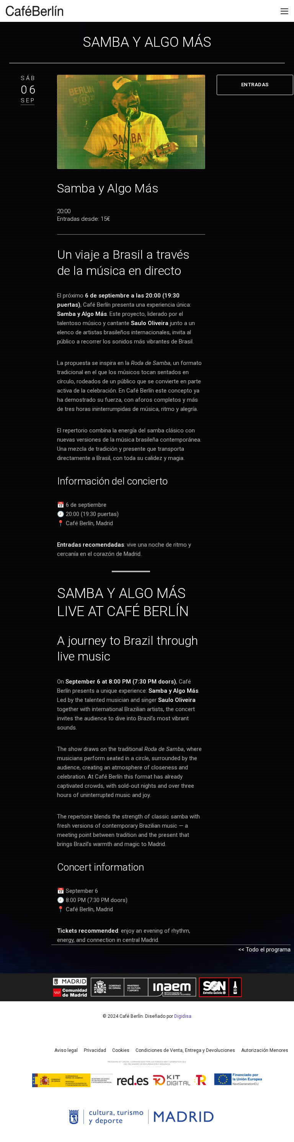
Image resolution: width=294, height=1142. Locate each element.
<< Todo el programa (264, 949)
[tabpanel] (131, 122)
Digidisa (182, 1016)
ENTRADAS (255, 84)
